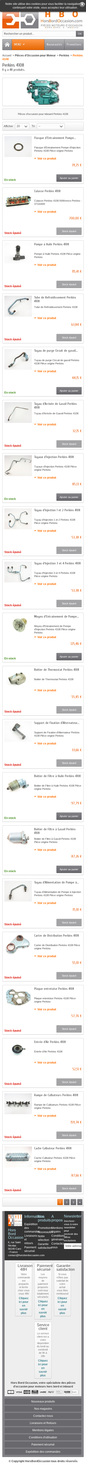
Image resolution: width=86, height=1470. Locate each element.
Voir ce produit (46, 158)
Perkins (64, 55)
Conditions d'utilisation (43, 1437)
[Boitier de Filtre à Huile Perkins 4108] (18, 784)
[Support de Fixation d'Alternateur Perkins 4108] (18, 731)
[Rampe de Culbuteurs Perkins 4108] (18, 1103)
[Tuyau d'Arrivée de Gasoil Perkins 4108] (18, 412)
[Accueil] (7, 44)
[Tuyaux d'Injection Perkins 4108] (18, 465)
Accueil (6, 55)
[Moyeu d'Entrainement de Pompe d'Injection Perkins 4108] (18, 625)
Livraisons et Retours (43, 1423)
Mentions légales (43, 1430)
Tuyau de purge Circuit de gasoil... (56, 351)
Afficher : (9, 126)
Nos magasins (43, 1408)
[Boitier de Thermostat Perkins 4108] (18, 678)
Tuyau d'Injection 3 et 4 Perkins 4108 (57, 563)
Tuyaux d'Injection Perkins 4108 (54, 457)
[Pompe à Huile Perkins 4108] (18, 253)
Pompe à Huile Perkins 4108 (51, 244)
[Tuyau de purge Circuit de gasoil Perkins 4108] (18, 359)
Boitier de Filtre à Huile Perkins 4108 (57, 776)
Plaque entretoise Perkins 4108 (54, 989)
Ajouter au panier (69, 178)
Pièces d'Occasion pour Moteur (35, 55)
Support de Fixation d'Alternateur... (56, 723)
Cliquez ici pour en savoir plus (23, 1306)
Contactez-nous (43, 1416)
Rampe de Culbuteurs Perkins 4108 (56, 1095)
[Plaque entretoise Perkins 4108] (18, 997)
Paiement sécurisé (43, 1444)
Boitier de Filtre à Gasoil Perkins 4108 (55, 831)
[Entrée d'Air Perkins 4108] (18, 1050)
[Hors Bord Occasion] (43, 19)
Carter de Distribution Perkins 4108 (56, 936)
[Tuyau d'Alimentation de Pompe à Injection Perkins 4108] (18, 891)
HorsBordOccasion (37, 1461)
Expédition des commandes (43, 1451)
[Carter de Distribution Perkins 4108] (18, 944)
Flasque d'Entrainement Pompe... (55, 138)
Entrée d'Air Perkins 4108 (50, 1042)
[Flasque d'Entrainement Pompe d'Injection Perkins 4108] (18, 146)
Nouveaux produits (43, 1401)
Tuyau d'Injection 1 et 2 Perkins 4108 (57, 510)
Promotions (74, 44)
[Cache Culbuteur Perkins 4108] (18, 1157)
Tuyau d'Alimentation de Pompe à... (56, 882)
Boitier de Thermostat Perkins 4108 (56, 670)
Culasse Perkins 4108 (47, 191)
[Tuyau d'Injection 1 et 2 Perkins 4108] (18, 518)
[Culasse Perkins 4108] (18, 199)
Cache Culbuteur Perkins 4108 (53, 1148)
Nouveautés (54, 44)
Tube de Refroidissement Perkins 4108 (55, 299)
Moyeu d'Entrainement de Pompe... (56, 616)
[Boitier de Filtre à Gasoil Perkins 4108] (18, 837)
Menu (17, 44)
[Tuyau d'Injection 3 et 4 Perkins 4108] (18, 572)
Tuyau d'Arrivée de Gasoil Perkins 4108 (55, 405)
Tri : (34, 126)
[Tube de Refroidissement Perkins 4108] (18, 306)
